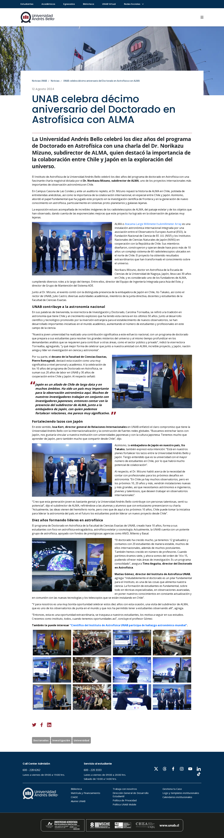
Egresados (69, 4)
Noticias (55, 81)
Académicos (48, 4)
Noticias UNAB (39, 81)
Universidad (81, 740)
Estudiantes (26, 4)
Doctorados (41, 740)
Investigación (61, 740)
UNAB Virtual (109, 4)
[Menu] (202, 17)
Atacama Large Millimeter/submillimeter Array (153, 224)
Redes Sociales (132, 4)
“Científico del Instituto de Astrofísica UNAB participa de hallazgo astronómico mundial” (128, 625)
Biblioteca (88, 4)
